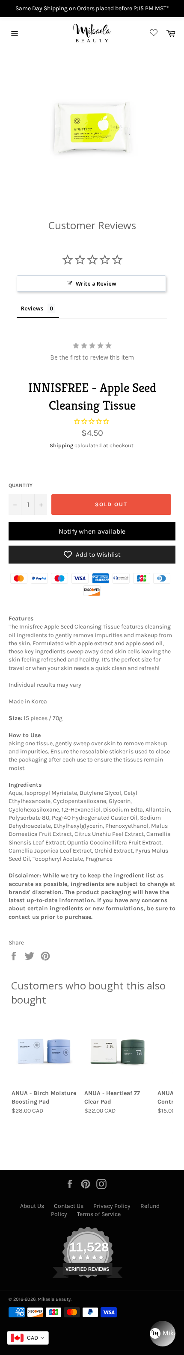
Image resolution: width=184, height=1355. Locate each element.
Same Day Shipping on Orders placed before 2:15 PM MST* (92, 8)
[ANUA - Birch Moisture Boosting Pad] (44, 1051)
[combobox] (28, 1338)
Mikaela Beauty (54, 1299)
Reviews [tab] (32, 308)
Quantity (21, 485)
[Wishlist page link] (152, 33)
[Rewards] (162, 1333)
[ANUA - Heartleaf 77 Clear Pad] (117, 1051)
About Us (32, 1206)
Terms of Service (99, 1214)
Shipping (61, 445)
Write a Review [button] (96, 283)
